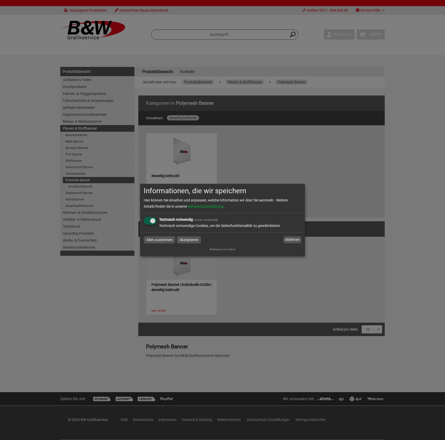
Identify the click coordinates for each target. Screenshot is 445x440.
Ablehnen (292, 240)
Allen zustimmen (159, 240)
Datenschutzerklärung (206, 206)
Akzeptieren (188, 240)
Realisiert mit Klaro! (222, 249)
